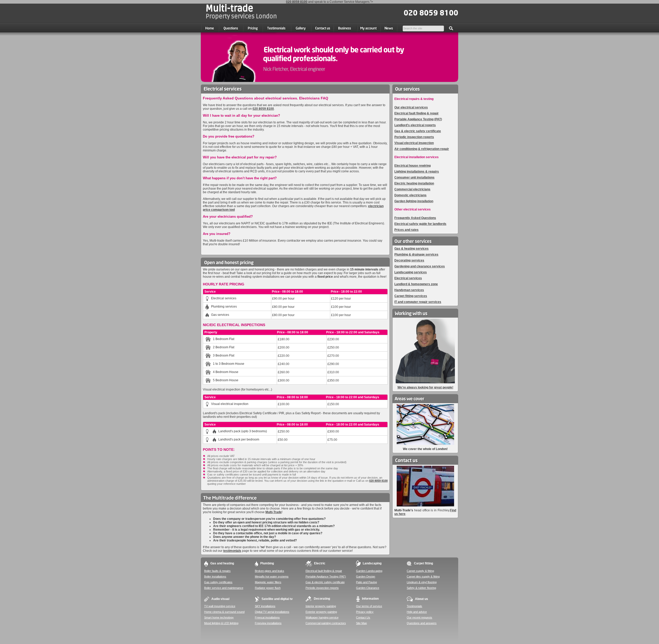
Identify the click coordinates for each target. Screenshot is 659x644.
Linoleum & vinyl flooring (422, 582)
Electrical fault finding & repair (416, 113)
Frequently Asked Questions (415, 218)
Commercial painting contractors (326, 623)
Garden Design (365, 576)
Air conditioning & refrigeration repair (421, 149)
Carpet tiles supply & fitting (423, 576)
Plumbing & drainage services (416, 254)
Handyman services (409, 290)
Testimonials (414, 606)
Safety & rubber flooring (421, 587)
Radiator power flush (268, 587)
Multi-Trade (273, 512)
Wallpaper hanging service (322, 617)
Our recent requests (419, 617)
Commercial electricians (412, 189)
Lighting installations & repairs (416, 171)
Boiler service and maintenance (223, 587)
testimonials (232, 551)
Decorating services (409, 260)
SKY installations (265, 606)
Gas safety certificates (218, 582)
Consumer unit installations (414, 177)
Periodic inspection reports (414, 137)
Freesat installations (267, 617)
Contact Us (363, 617)
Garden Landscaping (369, 570)
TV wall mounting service (219, 606)
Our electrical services (411, 107)
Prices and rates (406, 230)
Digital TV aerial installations (272, 611)
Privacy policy (365, 611)
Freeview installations (268, 623)
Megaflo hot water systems (272, 576)
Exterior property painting (321, 611)
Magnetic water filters (268, 582)
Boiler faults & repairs (217, 570)
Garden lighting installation (413, 201)
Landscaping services (410, 272)
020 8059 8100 (296, 2)
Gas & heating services (411, 248)
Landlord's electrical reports (415, 125)
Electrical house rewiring (412, 165)
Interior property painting (321, 606)
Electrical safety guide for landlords (420, 224)
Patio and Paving (366, 582)
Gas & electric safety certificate (417, 131)
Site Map (361, 623)
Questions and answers (422, 623)
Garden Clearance (367, 587)
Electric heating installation (414, 183)
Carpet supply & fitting (420, 570)
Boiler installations (215, 576)
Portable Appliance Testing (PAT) (418, 119)
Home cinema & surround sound (224, 611)
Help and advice (417, 611)
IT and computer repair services (417, 302)
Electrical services (408, 278)
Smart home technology (219, 617)
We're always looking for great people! (425, 387)
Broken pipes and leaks (269, 570)
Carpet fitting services (410, 296)
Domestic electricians (410, 195)
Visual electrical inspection (414, 143)
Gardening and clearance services (419, 266)
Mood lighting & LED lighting (221, 623)
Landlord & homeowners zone (416, 284)
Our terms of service (369, 606)
